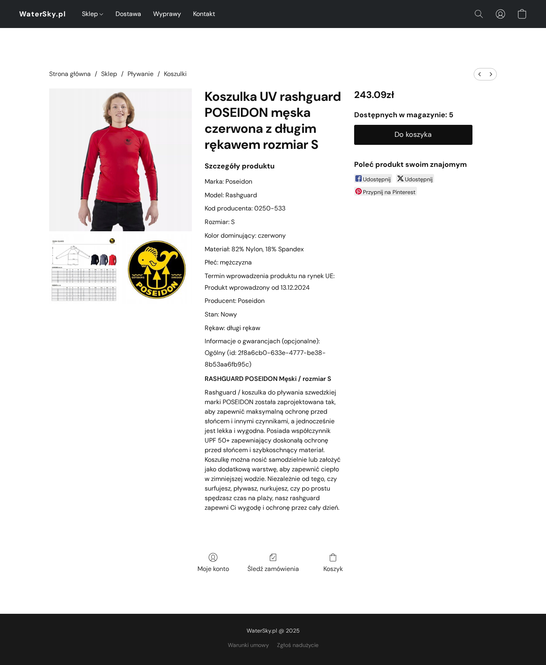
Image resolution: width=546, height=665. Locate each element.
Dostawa (128, 14)
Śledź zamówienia (273, 569)
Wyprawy (167, 14)
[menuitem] (479, 74)
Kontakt (204, 14)
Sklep (91, 14)
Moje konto (213, 569)
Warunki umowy (248, 645)
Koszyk (333, 569)
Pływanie (140, 74)
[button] (42, 14)
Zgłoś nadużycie (298, 645)
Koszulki (175, 74)
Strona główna (70, 74)
